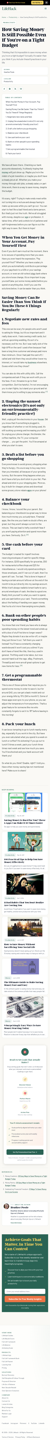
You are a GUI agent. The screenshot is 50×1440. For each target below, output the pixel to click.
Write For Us (6, 1410)
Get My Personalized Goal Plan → (25, 1152)
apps (29, 490)
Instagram (14, 1423)
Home (4, 17)
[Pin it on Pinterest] (9, 89)
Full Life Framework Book (10, 1358)
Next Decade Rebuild (9, 1387)
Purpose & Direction (9, 1381)
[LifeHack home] (9, 8)
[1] (47, 391)
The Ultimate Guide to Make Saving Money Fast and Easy (23, 983)
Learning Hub (6, 1365)
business (32, 362)
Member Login (7, 1414)
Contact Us (6, 1401)
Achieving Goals (7, 1348)
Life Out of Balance (8, 1384)
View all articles (16, 1223)
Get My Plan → (37, 2)
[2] (27, 534)
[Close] (46, 2)
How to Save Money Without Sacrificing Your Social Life (19, 945)
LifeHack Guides (7, 1335)
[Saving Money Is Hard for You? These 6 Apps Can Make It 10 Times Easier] (25, 802)
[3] (21, 665)
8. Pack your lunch (13, 153)
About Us (5, 1398)
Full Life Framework (8, 1342)
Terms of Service (7, 1437)
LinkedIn (41, 1423)
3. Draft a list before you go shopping (21, 128)
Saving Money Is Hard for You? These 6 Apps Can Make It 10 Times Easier (24, 821)
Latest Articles (7, 1404)
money (5, 172)
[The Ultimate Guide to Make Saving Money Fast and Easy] (25, 966)
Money (7, 978)
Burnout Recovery (8, 1375)
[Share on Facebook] (4, 89)
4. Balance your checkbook (17, 133)
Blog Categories (7, 1407)
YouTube (34, 1423)
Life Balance (6, 1345)
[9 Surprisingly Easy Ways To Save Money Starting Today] (25, 1007)
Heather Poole (9, 72)
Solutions (6, 1372)
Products (6, 1352)
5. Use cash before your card (18, 137)
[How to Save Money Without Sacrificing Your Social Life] (25, 926)
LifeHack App (6, 1355)
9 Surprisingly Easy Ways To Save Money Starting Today (22, 1027)
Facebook (5, 1423)
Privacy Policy (20, 1437)
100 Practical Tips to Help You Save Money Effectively (23, 860)
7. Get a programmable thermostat (20, 149)
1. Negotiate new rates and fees (19, 117)
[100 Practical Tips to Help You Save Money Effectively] (25, 841)
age (26, 217)
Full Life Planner (7, 1361)
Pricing (4, 1368)
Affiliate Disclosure (33, 1437)
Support (5, 1417)
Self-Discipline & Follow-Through (13, 1378)
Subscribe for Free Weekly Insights (25, 1299)
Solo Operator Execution (10, 1391)
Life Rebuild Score (8, 1339)
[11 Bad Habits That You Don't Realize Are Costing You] (25, 884)
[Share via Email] (21, 89)
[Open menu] (45, 8)
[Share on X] (15, 89)
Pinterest (23, 1423)
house (41, 419)
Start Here (7, 1333)
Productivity (13, 17)
